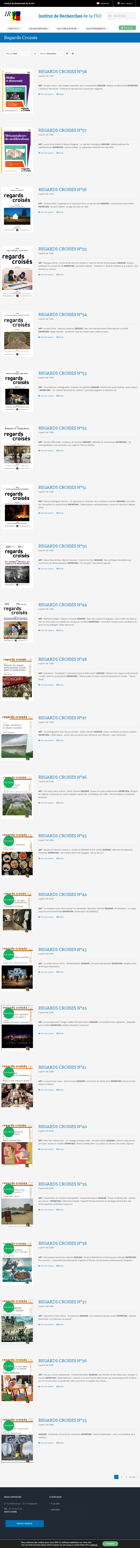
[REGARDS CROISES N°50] (17, 565)
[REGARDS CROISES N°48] (17, 678)
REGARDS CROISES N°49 (62, 604)
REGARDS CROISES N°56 (62, 189)
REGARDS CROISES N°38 (62, 1243)
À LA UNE (55, 1503)
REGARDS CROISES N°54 (62, 314)
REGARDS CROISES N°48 (62, 659)
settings (93, 1545)
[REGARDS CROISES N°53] (17, 390)
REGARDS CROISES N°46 (62, 777)
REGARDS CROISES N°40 (62, 1126)
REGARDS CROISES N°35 (62, 1420)
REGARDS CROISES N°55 (62, 248)
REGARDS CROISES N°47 (62, 717)
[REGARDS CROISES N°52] (17, 448)
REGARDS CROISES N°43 (62, 949)
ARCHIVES (55, 1509)
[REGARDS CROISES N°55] (17, 272)
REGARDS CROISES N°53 (62, 373)
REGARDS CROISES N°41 (62, 1067)
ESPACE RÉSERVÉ (24, 1523)
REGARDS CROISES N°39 (62, 1184)
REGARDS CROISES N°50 (62, 546)
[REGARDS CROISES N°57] (17, 150)
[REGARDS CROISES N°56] (17, 209)
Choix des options (47, 94)
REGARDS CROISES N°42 (62, 1008)
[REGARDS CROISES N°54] (17, 334)
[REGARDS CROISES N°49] (17, 622)
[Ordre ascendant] (35, 53)
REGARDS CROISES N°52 (62, 428)
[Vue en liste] (72, 53)
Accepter (110, 1543)
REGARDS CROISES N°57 (62, 130)
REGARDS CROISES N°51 (62, 487)
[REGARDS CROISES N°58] (17, 91)
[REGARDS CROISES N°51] (17, 506)
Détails (61, 94)
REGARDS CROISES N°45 (62, 835)
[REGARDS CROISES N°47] (17, 737)
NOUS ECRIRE (10, 1511)
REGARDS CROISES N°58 (62, 71)
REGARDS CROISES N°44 (62, 894)
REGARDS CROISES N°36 (62, 1360)
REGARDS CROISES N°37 (62, 1301)
